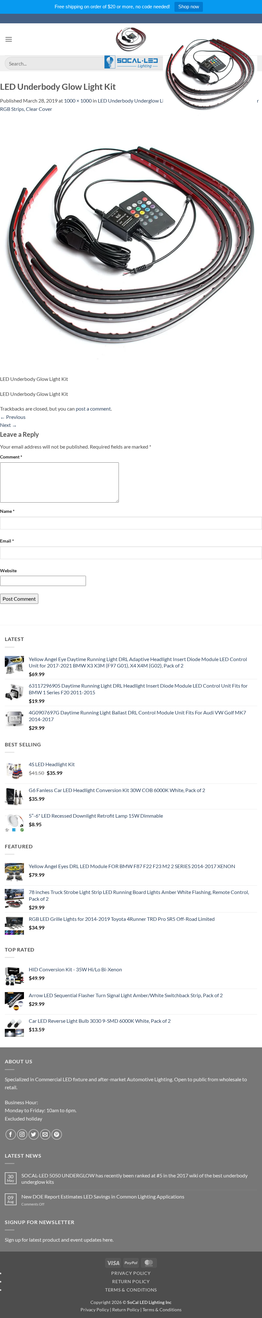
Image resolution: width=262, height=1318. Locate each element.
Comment (11, 456)
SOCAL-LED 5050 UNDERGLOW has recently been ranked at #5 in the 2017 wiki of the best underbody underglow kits (134, 1178)
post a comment (93, 408)
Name (7, 511)
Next (8, 425)
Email (7, 540)
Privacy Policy (130, 1273)
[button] (8, 39)
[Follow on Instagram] (22, 1134)
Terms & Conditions (131, 1289)
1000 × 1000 (78, 100)
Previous (13, 417)
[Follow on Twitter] (33, 1134)
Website (8, 570)
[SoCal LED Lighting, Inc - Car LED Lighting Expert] (131, 46)
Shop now (188, 6)
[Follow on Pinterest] (56, 1134)
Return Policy (131, 1281)
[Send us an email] (45, 1134)
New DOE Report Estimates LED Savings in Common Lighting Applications (102, 1196)
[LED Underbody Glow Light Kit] (131, 243)
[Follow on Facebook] (10, 1134)
